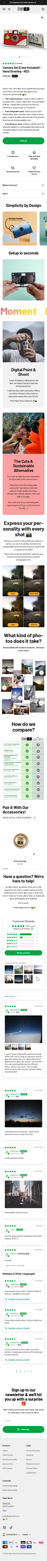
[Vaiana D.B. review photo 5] (28, 1047)
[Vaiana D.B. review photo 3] (14, 1047)
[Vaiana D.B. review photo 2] (8, 1047)
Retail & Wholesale (10, 1486)
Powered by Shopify (29, 1553)
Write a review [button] (23, 953)
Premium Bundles (10, 1459)
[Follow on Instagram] (4, 1527)
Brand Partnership (10, 1490)
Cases (5, 1451)
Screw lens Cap (20, 861)
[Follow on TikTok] (11, 1527)
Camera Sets (8, 1455)
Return (29, 1459)
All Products (7, 1468)
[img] (10, 1006)
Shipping (29, 1455)
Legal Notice (31, 1473)
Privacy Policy (31, 1468)
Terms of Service (33, 1451)
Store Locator (8, 1506)
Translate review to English (19, 1299)
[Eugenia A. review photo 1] (23, 1194)
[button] (8, 63)
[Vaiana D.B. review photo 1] (23, 1029)
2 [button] (20, 1371)
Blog (4, 1510)
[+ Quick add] (34, 854)
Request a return (33, 1464)
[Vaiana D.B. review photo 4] (21, 1047)
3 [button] (24, 1371)
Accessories (8, 1464)
